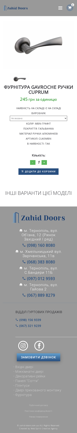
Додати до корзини (40, 171)
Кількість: (38, 155)
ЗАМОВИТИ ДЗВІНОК (38, 357)
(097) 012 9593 (40, 278)
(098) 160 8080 (40, 245)
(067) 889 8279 (40, 295)
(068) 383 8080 (40, 262)
